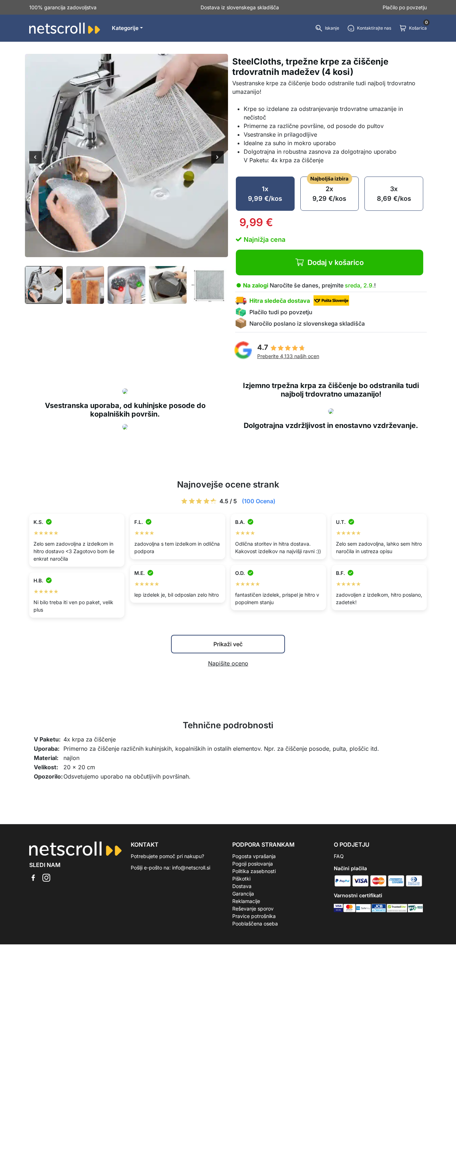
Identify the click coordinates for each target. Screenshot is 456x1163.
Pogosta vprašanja (254, 856)
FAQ (339, 856)
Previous (35, 158)
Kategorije (125, 28)
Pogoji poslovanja (252, 864)
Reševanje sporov (253, 909)
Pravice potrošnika (254, 916)
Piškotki (241, 879)
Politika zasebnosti (254, 871)
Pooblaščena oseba (255, 923)
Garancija (243, 894)
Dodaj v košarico (335, 262)
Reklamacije (246, 901)
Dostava (242, 886)
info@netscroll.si (191, 867)
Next (217, 158)
